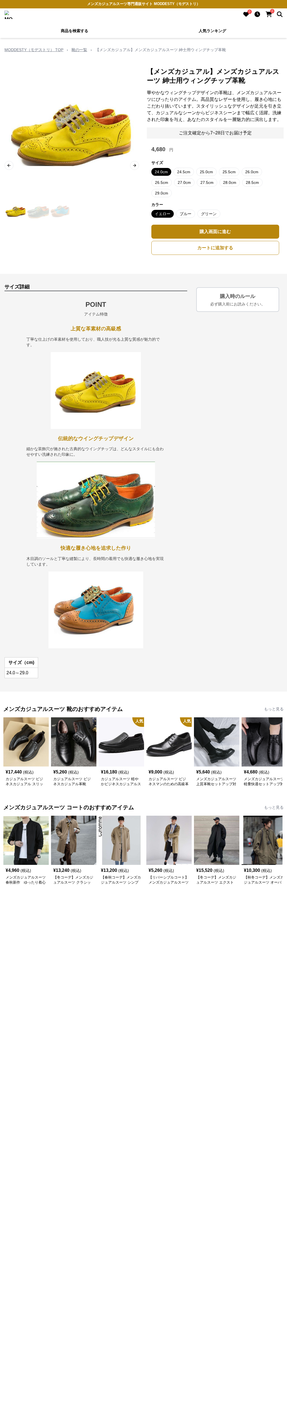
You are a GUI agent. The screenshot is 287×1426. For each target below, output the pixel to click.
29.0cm (161, 193)
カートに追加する (215, 247)
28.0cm (229, 182)
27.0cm (184, 182)
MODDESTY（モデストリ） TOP (33, 50)
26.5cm (161, 182)
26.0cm (251, 172)
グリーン (209, 214)
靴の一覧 (79, 50)
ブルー (185, 214)
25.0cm (206, 172)
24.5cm (183, 172)
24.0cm (161, 172)
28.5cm (252, 182)
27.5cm (207, 182)
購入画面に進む (215, 231)
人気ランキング (212, 31)
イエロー (162, 214)
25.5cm (229, 172)
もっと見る (274, 709)
